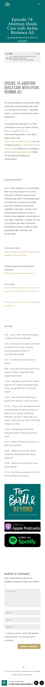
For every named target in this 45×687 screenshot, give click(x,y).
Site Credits (28, 675)
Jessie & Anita (16, 37)
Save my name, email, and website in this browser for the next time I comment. (21, 637)
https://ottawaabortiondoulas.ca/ (19, 273)
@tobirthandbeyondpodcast (17, 152)
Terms (20, 675)
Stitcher (21, 131)
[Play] (36, 683)
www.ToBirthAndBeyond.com (17, 141)
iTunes (10, 131)
